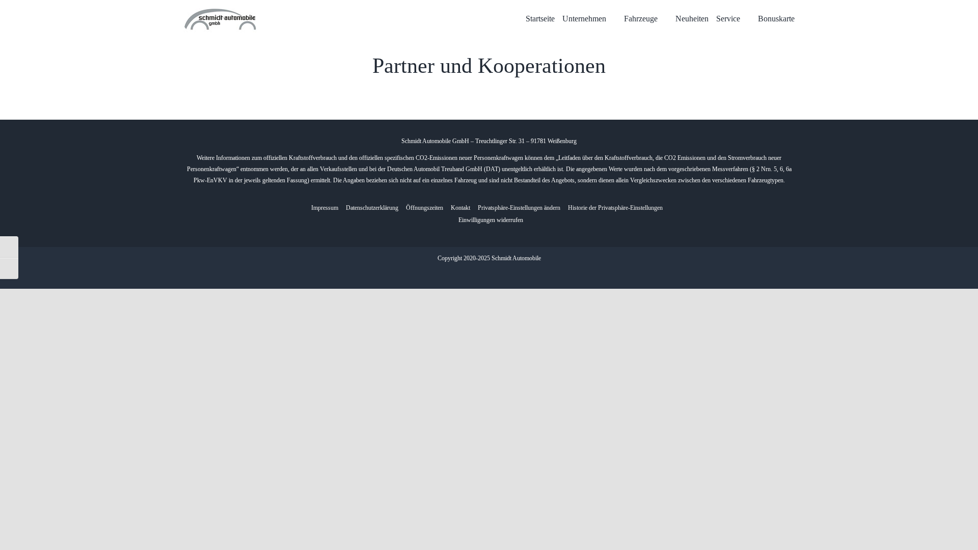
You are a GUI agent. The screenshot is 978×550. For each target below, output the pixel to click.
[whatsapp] (497, 274)
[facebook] (481, 274)
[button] (519, 208)
